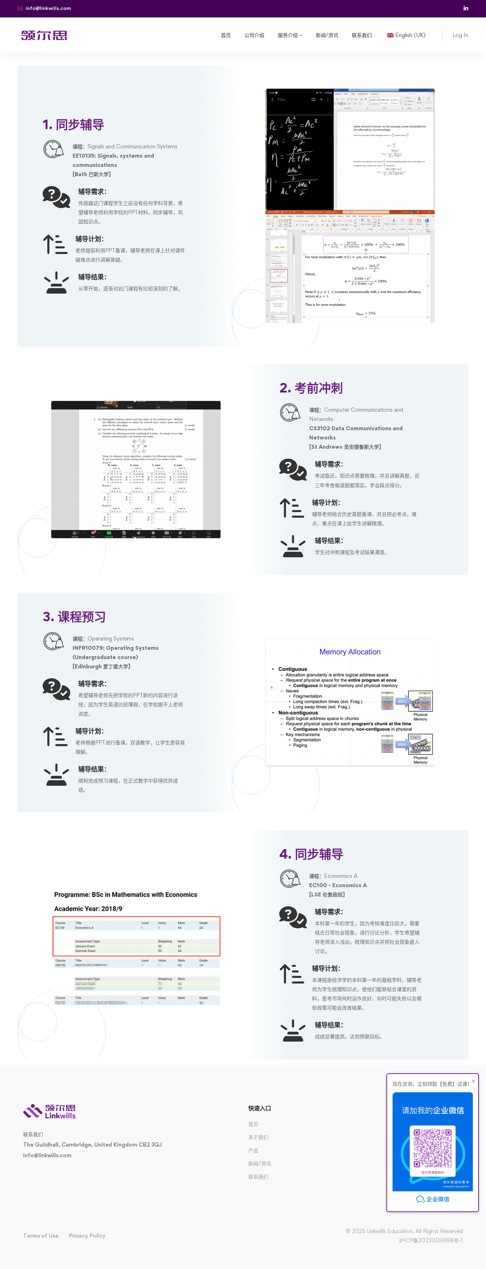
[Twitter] (23, 1172)
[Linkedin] (68, 1172)
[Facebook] (34, 1172)
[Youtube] (57, 1172)
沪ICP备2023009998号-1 (431, 1240)
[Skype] (46, 1172)
